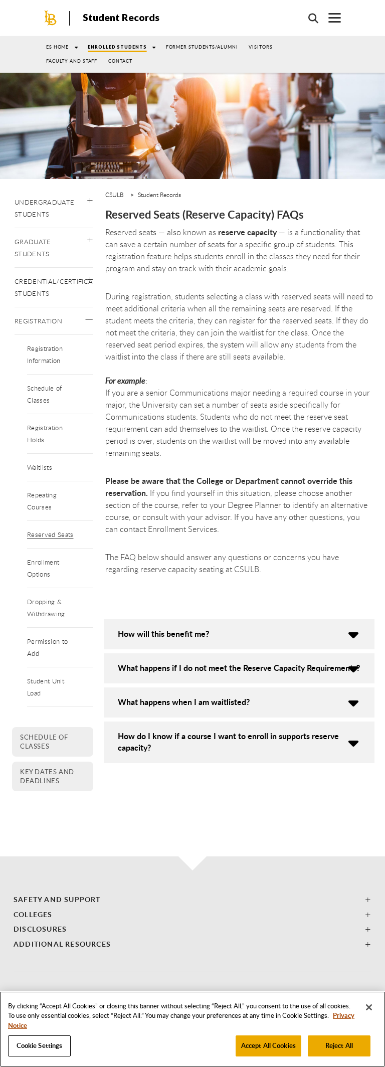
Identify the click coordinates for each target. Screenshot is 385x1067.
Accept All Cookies (268, 1045)
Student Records (121, 17)
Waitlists (39, 467)
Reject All (339, 1045)
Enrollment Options (43, 568)
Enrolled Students (117, 47)
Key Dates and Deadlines (47, 776)
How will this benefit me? (163, 633)
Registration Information (45, 354)
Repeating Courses (42, 500)
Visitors (260, 47)
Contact (120, 61)
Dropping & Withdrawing (46, 607)
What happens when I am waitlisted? (184, 701)
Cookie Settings (40, 1045)
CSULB (114, 195)
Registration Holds (45, 433)
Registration (38, 320)
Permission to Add (47, 647)
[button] (90, 198)
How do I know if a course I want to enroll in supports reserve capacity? (228, 741)
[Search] (308, 18)
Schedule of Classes (44, 394)
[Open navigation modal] (329, 18)
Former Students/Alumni (202, 47)
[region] (192, 1029)
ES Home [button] (57, 47)
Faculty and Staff (71, 61)
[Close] (369, 1007)
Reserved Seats (50, 534)
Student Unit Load (45, 686)
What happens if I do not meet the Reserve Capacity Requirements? (239, 667)
